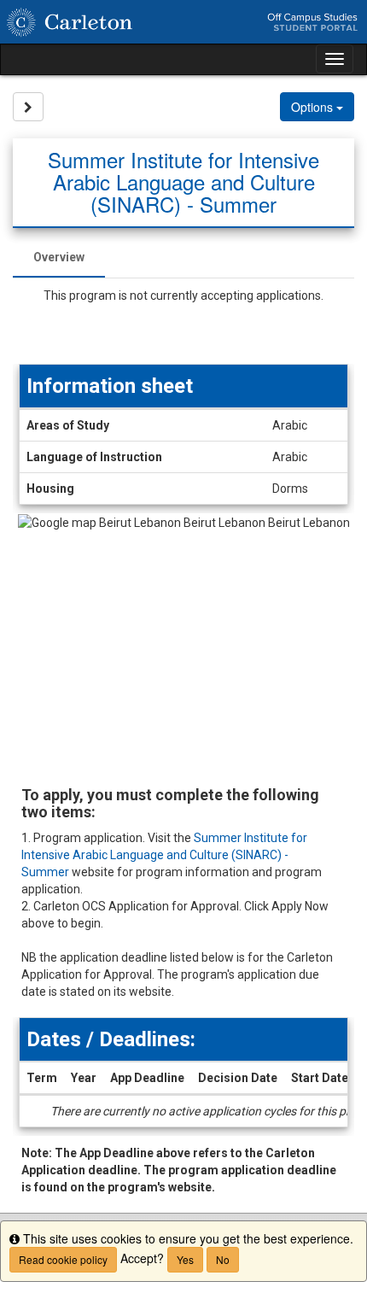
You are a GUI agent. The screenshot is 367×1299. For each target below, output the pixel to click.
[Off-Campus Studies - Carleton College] (183, 22)
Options (313, 106)
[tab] (59, 257)
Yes (185, 1259)
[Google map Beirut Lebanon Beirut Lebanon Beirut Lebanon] (183, 641)
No (223, 1259)
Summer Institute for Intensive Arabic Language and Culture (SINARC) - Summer (164, 855)
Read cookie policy (63, 1259)
